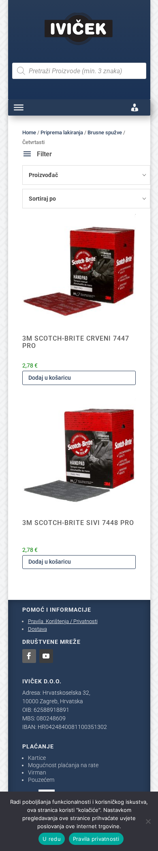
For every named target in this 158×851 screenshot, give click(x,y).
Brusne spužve (105, 132)
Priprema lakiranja (62, 132)
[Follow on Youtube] (46, 656)
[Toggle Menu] (18, 107)
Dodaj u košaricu (49, 377)
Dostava (37, 629)
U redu (52, 839)
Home (29, 132)
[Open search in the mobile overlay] (79, 71)
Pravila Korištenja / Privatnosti (63, 621)
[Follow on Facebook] (29, 656)
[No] (148, 821)
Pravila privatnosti (96, 839)
